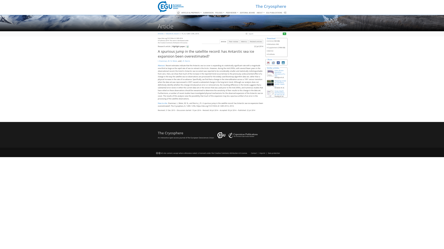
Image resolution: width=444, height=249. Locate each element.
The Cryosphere (271, 6)
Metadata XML (273, 44)
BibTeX (270, 51)
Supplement (273, 47)
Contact (254, 153)
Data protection (274, 153)
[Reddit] (273, 62)
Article (223, 42)
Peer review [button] (231, 13)
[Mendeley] (268, 62)
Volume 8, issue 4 (172, 34)
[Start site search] (284, 34)
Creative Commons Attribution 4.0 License (230, 153)
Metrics (244, 42)
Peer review (233, 42)
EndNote (271, 54)
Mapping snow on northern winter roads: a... (280, 83)
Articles (161, 34)
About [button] (260, 13)
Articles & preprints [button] (190, 13)
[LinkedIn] (283, 62)
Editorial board (247, 13)
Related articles (256, 42)
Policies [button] (219, 13)
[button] (246, 34)
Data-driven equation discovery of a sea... (279, 73)
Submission (208, 13)
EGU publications (274, 13)
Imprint (262, 153)
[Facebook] (278, 62)
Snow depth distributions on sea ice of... (280, 93)
